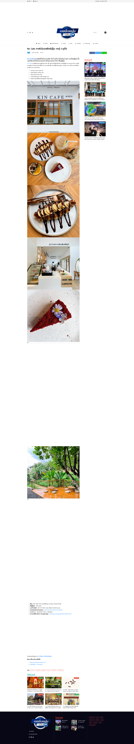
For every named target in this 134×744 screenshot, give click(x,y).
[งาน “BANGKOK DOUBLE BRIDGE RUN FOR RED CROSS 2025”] (71, 699)
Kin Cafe (30, 59)
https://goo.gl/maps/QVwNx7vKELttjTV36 (60, 614)
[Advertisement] (67, 15)
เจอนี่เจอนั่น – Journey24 (36, 664)
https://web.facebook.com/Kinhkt (53, 610)
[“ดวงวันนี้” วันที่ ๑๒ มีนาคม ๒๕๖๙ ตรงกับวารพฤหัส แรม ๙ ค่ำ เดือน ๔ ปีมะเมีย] (53, 682)
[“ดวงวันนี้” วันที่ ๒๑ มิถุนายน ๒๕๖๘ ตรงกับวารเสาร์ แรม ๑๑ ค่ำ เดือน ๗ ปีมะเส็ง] (35, 699)
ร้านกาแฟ (48, 670)
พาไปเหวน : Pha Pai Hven (45, 656)
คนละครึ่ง (43, 670)
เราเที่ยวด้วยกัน (60, 670)
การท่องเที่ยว (37, 670)
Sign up (36, 1)
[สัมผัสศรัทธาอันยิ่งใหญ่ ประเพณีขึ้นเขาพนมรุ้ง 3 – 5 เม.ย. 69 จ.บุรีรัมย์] (35, 682)
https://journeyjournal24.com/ (38, 662)
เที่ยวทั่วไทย (54, 670)
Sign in (29, 1)
